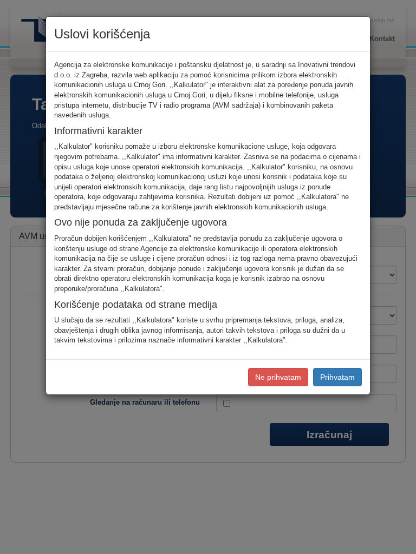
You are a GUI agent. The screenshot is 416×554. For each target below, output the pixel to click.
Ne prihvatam (278, 377)
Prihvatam (337, 377)
